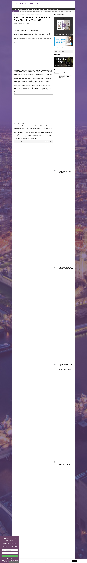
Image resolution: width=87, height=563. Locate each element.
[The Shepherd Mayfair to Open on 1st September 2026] (56, 361)
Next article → (48, 141)
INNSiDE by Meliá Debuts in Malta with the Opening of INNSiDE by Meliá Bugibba (65, 463)
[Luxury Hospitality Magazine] (26, 6)
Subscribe (48, 9)
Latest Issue (34, 9)
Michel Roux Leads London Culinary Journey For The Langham (65, 171)
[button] (60, 9)
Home (14, 9)
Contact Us (55, 9)
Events (27, 23)
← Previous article (18, 141)
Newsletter (41, 9)
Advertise (26, 9)
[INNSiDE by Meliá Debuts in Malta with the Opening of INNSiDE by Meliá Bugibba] (56, 555)
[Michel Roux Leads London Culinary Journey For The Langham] (56, 264)
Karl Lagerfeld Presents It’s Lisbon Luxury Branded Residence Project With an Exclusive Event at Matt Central (65, 75)
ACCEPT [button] (74, 560)
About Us (20, 9)
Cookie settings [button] (67, 560)
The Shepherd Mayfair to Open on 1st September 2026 (66, 268)
